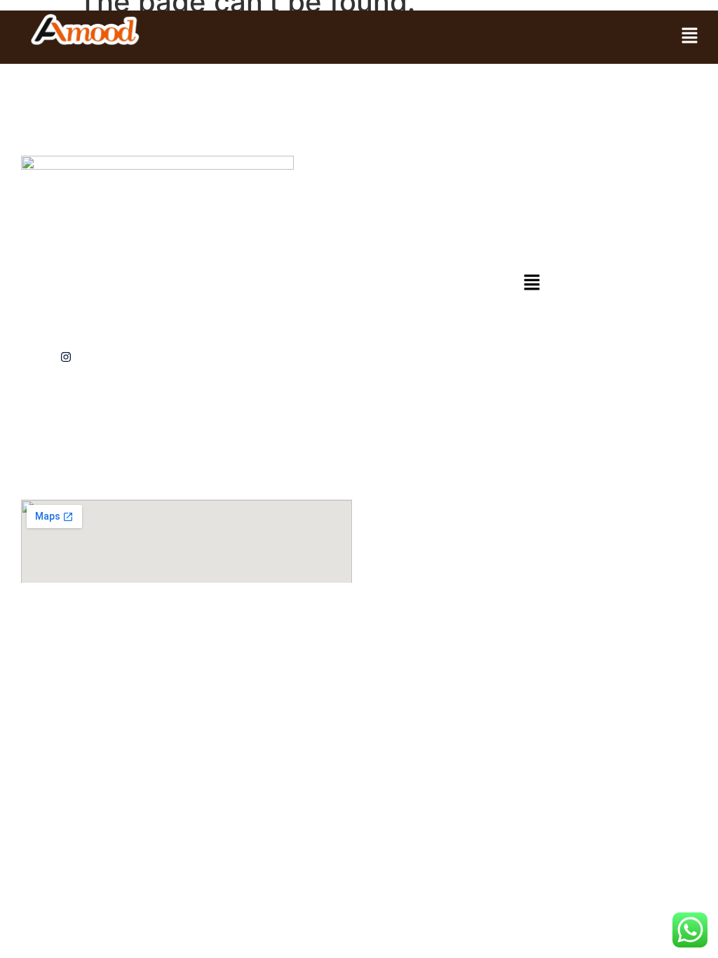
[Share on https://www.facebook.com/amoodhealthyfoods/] (98, 357)
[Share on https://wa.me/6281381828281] (33, 357)
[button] (690, 36)
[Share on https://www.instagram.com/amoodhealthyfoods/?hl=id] (65, 357)
